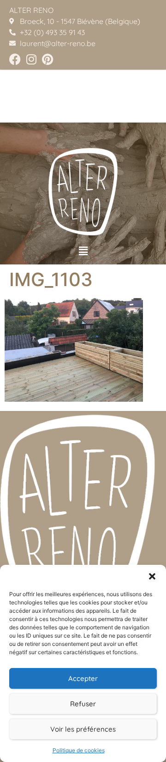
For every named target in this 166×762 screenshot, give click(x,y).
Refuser (83, 703)
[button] (152, 576)
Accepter (83, 678)
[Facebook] (15, 59)
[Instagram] (31, 59)
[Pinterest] (47, 59)
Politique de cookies (79, 750)
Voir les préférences (83, 729)
